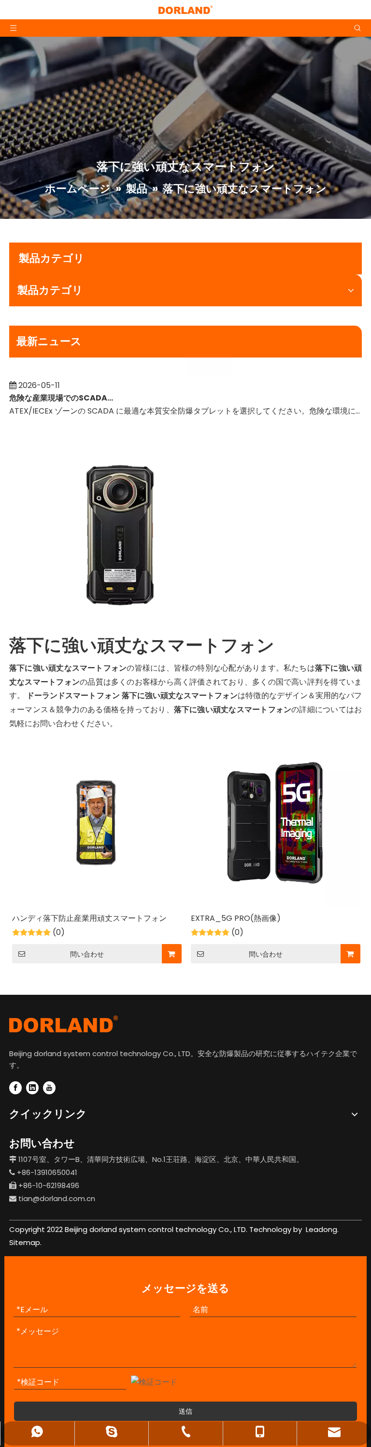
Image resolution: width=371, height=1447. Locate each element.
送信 (185, 1411)
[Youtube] (49, 1088)
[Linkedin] (32, 1088)
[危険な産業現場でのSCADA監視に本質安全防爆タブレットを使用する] (120, 365)
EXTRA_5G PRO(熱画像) (236, 918)
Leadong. (321, 1229)
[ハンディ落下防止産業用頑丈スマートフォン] (96, 822)
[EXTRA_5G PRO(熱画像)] (275, 822)
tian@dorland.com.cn (56, 1198)
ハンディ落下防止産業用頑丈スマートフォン (89, 918)
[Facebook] (15, 1088)
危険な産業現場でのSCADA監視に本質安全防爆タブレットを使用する (63, 391)
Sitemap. (25, 1242)
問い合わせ (87, 954)
